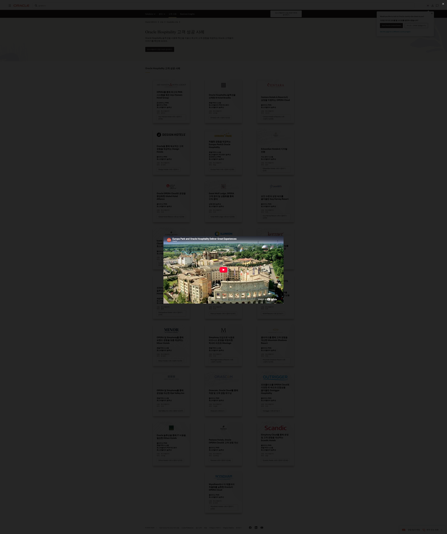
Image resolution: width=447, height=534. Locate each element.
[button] (443, 3)
